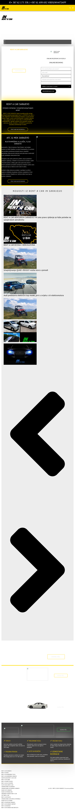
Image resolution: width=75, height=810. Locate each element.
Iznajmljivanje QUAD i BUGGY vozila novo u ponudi (26, 270)
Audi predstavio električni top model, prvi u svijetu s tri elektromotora (34, 295)
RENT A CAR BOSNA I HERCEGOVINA (19, 245)
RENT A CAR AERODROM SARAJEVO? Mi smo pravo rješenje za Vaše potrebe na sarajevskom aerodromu (37, 218)
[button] (70, 8)
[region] (37, 32)
